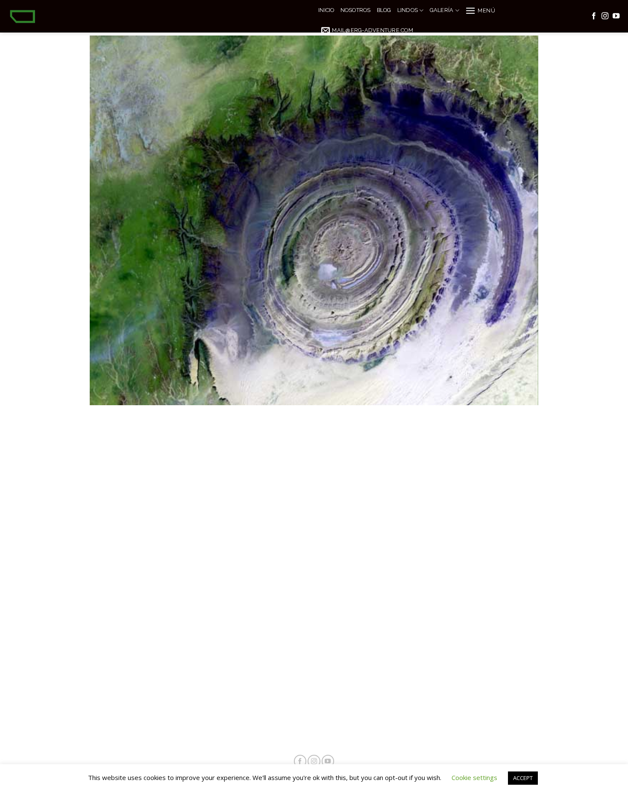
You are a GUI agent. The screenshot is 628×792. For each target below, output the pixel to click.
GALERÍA (442, 10)
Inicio (326, 10)
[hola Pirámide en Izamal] (314, 378)
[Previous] (94, 378)
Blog (384, 10)
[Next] (533, 378)
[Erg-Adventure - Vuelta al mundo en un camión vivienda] (155, 16)
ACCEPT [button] (523, 778)
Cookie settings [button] (474, 777)
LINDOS (407, 10)
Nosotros (355, 10)
